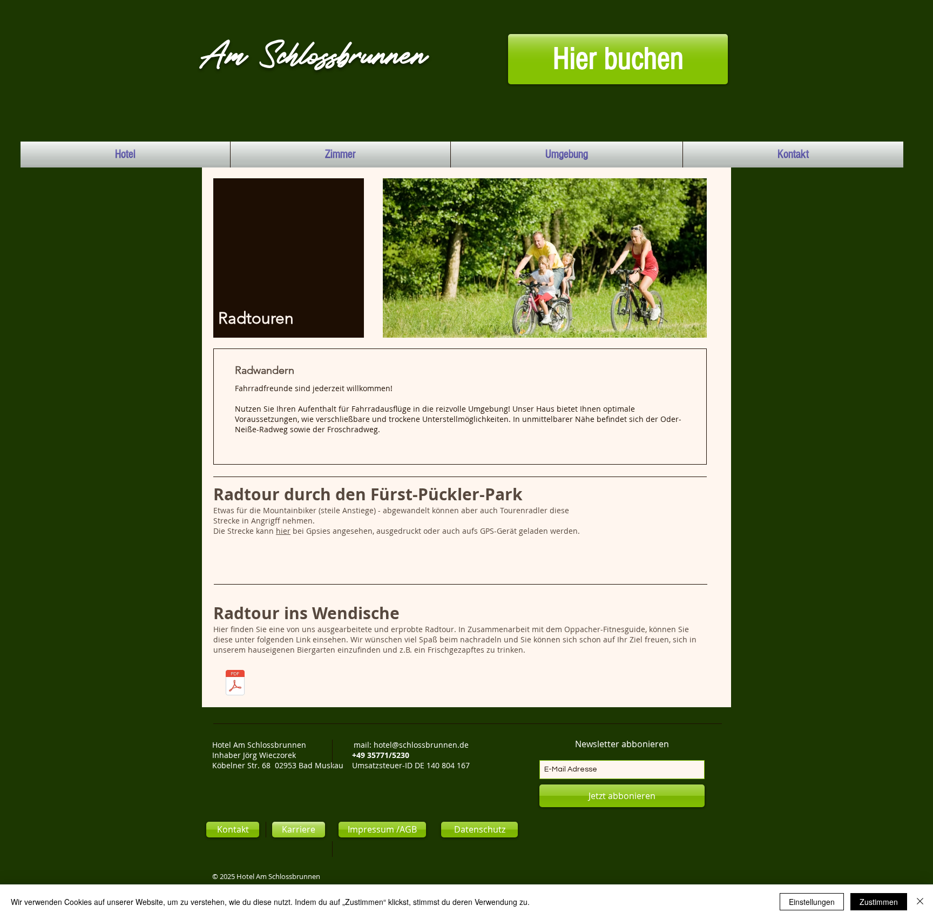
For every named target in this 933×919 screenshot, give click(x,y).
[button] (298, 829)
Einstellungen (812, 901)
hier (283, 531)
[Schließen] (920, 901)
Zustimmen (879, 901)
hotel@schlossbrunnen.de (421, 745)
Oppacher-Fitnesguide (604, 629)
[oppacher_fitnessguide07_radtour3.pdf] (235, 684)
